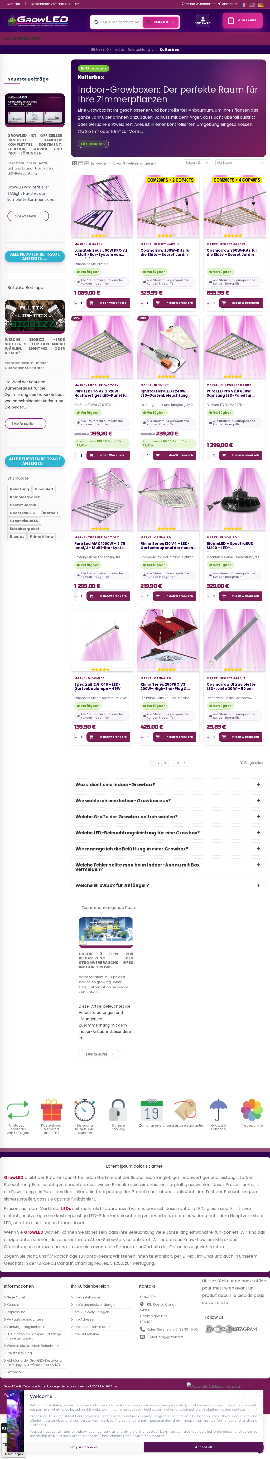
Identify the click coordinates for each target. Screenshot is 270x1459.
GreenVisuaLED (24, 520)
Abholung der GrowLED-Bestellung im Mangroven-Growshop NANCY (34, 1362)
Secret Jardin (166, 244)
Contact (13, 4)
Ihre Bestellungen (87, 1297)
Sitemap (14, 1372)
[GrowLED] (37, 20)
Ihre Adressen (84, 1319)
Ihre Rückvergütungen (91, 1312)
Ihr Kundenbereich (90, 1286)
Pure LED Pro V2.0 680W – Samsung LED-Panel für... (231, 393)
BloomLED (228, 538)
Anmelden (230, 4)
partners (54, 1405)
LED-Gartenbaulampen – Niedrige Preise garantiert (34, 1336)
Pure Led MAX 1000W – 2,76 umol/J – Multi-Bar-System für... (100, 546)
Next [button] (66, 153)
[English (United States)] (252, 5)
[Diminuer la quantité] (76, 303)
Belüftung (19, 489)
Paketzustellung (19, 1353)
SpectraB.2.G (22, 512)
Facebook (210, 1329)
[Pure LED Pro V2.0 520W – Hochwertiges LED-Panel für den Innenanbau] (102, 346)
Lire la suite (96, 1054)
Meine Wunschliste (200, 4)
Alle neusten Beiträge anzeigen (35, 256)
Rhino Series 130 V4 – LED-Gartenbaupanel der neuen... (168, 546)
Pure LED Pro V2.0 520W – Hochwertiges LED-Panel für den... (101, 394)
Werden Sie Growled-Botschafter (33, 1346)
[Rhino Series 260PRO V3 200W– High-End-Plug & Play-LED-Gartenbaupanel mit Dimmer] (168, 639)
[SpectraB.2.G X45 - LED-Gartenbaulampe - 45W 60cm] (102, 639)
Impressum (16, 1312)
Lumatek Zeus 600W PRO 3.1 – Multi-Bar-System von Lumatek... (100, 253)
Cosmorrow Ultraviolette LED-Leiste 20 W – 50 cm (231, 687)
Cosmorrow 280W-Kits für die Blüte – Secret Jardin (166, 252)
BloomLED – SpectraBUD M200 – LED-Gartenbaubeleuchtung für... (234, 546)
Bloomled (96, 678)
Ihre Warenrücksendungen (95, 1305)
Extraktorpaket (25, 528)
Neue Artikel (16, 1297)
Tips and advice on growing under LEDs (102, 982)
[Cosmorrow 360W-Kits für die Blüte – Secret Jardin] (234, 205)
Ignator (161, 385)
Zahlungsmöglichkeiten (26, 1327)
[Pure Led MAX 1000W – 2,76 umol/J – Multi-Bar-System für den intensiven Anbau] (102, 498)
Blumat (17, 536)
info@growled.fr (170, 1337)
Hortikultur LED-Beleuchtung (30, 171)
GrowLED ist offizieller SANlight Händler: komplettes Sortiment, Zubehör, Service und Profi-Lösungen (34, 144)
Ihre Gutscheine (86, 1334)
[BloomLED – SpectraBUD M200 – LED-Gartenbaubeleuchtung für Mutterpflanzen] (234, 498)
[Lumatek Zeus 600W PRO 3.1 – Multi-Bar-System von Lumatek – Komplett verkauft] (102, 205)
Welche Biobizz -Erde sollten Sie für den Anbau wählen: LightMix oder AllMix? (35, 346)
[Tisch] (86, 163)
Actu (43, 163)
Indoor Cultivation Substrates (26, 365)
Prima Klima (41, 536)
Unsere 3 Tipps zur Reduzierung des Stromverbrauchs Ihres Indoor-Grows (106, 960)
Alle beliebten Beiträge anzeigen (35, 461)
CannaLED (162, 538)
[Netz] (74, 163)
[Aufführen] (80, 163)
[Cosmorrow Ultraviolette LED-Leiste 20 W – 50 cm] (234, 639)
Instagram (230, 1329)
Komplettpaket (25, 497)
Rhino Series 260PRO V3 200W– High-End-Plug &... (165, 687)
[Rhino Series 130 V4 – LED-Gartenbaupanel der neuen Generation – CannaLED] (168, 498)
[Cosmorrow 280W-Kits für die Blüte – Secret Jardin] (168, 205)
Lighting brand (19, 168)
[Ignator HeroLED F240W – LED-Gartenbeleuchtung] (168, 346)
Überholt (49, 512)
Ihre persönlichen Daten (93, 1327)
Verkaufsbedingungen (25, 1319)
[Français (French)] (244, 5)
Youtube (221, 1329)
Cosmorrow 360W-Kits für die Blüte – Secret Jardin (232, 252)
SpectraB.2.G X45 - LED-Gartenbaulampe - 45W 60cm (97, 687)
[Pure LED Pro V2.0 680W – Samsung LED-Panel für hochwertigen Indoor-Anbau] (234, 346)
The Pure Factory (103, 385)
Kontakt (13, 1305)
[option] (35, 158)
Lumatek (95, 244)
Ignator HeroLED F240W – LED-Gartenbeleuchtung (165, 393)
